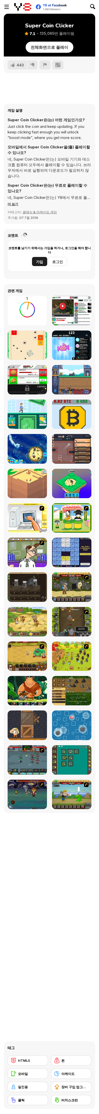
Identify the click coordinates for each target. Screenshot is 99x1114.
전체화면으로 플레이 (49, 47)
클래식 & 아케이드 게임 (40, 212)
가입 (39, 261)
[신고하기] (45, 64)
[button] (13, 204)
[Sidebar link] (7, 7)
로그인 (57, 261)
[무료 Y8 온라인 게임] (22, 7)
